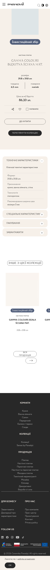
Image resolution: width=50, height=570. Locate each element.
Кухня (25, 411)
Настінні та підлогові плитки (25, 470)
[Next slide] (31, 360)
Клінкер (25, 483)
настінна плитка (22, 316)
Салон (25, 417)
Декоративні (25, 486)
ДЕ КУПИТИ (25, 121)
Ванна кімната (25, 414)
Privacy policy (31, 522)
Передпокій (25, 421)
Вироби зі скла (25, 489)
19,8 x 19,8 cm (25, 78)
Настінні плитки (25, 463)
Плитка (25, 460)
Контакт (29, 519)
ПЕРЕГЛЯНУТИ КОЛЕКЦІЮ (25, 133)
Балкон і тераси (25, 424)
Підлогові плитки (25, 467)
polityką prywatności (26, 559)
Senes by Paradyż (25, 445)
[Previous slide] (19, 360)
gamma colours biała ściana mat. (22, 322)
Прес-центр (30, 513)
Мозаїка (25, 480)
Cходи (25, 427)
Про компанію (31, 509)
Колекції (25, 442)
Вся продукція (25, 353)
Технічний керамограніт (25, 476)
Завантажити (7, 509)
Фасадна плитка (25, 473)
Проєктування (32, 516)
